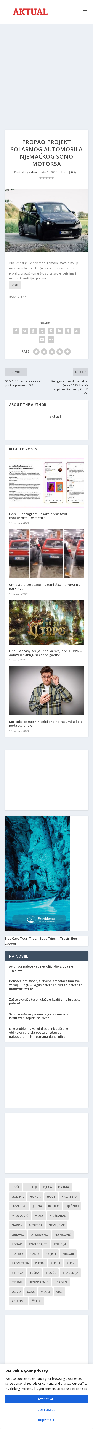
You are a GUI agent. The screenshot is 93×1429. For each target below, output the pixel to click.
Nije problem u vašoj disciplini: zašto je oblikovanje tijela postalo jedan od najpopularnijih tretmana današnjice (38, 1032)
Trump (17, 1282)
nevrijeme (57, 1225)
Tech (64, 172)
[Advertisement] (46, 72)
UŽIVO (16, 1292)
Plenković (63, 1235)
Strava (17, 1273)
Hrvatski (19, 1206)
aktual (33, 172)
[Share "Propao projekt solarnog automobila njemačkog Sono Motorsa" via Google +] (33, 331)
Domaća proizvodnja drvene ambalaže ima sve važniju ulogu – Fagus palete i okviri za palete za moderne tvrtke (46, 985)
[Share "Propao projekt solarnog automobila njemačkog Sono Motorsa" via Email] (42, 339)
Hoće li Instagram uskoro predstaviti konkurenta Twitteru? (39, 516)
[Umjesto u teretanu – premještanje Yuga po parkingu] (46, 553)
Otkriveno (39, 1235)
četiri (36, 1301)
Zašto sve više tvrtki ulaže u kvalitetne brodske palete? (44, 1001)
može (39, 1215)
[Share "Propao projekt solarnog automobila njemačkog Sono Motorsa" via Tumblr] (42, 331)
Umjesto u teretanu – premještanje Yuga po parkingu (44, 587)
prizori (68, 1254)
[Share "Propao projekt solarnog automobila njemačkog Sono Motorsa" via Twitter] (25, 331)
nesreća (35, 1225)
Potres (17, 1254)
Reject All (46, 1420)
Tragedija (70, 1273)
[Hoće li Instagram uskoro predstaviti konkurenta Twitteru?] (46, 483)
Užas (31, 1292)
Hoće (51, 1196)
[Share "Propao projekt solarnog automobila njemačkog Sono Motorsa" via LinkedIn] (59, 331)
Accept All (46, 1399)
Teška (34, 1273)
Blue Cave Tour (16, 938)
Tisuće (50, 1273)
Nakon (17, 1225)
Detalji (31, 1187)
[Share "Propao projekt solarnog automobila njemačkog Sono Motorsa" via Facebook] (16, 331)
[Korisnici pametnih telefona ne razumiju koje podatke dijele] (46, 690)
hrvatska (69, 1196)
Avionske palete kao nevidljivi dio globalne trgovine (41, 968)
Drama (63, 1187)
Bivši (15, 1187)
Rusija (55, 1263)
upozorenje (38, 1282)
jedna (37, 1206)
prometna (20, 1263)
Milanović (20, 1215)
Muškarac (58, 1215)
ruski (71, 1263)
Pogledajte (38, 1244)
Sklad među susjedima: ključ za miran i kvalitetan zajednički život (38, 1016)
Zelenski (19, 1301)
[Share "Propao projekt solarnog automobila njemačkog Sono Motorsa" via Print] (50, 339)
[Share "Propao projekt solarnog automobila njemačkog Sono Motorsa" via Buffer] (68, 331)
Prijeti (51, 1254)
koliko (53, 1206)
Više (15, 285)
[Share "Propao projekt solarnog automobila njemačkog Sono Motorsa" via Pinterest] (50, 331)
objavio (18, 1235)
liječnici (72, 1206)
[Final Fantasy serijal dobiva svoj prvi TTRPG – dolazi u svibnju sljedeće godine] (46, 622)
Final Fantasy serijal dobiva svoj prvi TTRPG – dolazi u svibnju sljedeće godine (45, 653)
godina (18, 1196)
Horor (35, 1196)
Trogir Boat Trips (42, 938)
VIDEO (45, 1292)
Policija (60, 1244)
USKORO (61, 1282)
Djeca (47, 1187)
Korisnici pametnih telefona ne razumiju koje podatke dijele (46, 724)
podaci (17, 1244)
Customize (46, 1410)
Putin (39, 1263)
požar (34, 1254)
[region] (46, 1396)
